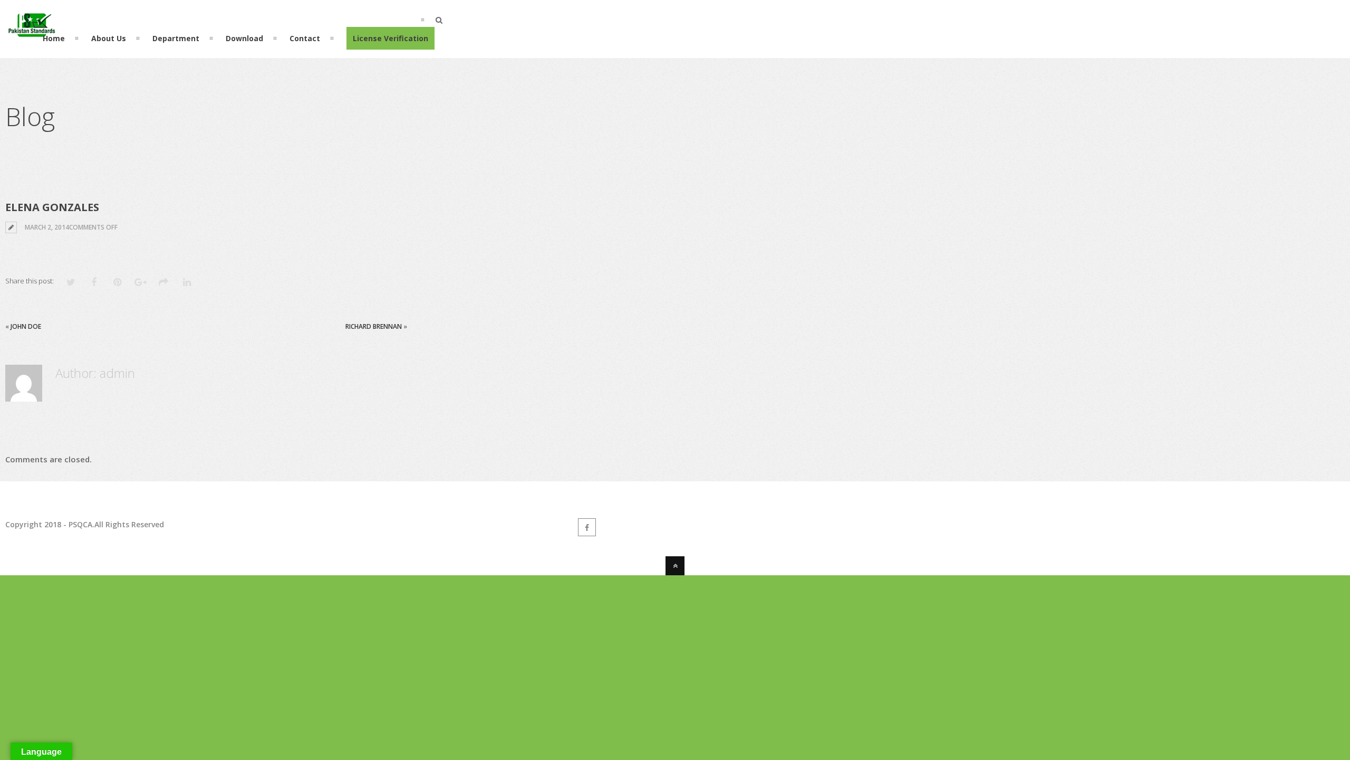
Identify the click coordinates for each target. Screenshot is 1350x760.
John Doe (26, 326)
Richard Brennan (373, 326)
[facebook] (587, 527)
